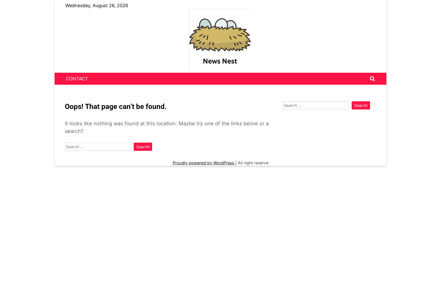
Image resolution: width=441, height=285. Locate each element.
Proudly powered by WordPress (204, 162)
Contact (77, 78)
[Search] (372, 79)
